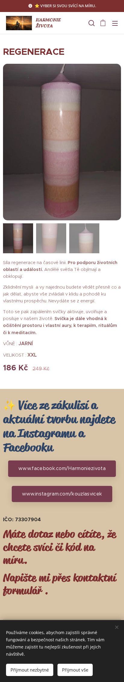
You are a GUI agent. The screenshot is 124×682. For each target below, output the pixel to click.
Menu (115, 23)
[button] (91, 23)
